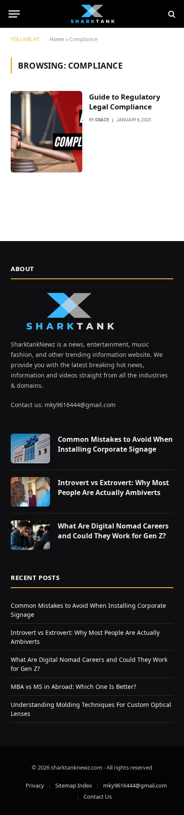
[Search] (170, 14)
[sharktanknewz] (92, 14)
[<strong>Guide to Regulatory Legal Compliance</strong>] (46, 131)
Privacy (35, 785)
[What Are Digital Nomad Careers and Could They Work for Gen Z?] (30, 535)
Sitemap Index (73, 785)
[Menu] (14, 14)
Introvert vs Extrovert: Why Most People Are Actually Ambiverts (113, 487)
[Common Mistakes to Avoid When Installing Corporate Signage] (30, 448)
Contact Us (97, 796)
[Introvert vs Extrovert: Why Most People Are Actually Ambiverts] (30, 492)
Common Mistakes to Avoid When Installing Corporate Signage (115, 444)
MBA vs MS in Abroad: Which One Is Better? (73, 686)
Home (57, 39)
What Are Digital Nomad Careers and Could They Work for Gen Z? (113, 530)
